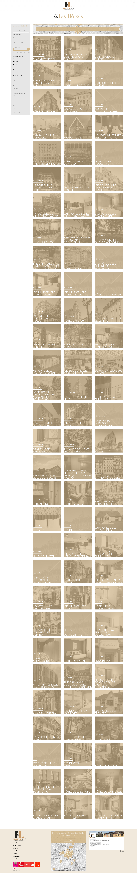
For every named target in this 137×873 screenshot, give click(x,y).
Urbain (15, 80)
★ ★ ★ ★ (15, 61)
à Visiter (15, 853)
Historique (16, 78)
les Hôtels (15, 848)
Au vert (15, 83)
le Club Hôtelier (17, 845)
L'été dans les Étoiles (19, 859)
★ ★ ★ (15, 64)
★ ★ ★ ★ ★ (16, 59)
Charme (15, 86)
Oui (14, 98)
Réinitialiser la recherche (20, 30)
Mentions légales (16, 870)
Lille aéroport (17, 40)
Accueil (15, 843)
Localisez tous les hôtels (77, 29)
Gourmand (16, 88)
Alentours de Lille (18, 42)
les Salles (15, 851)
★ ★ (14, 67)
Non (14, 95)
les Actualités (16, 856)
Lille (14, 37)
